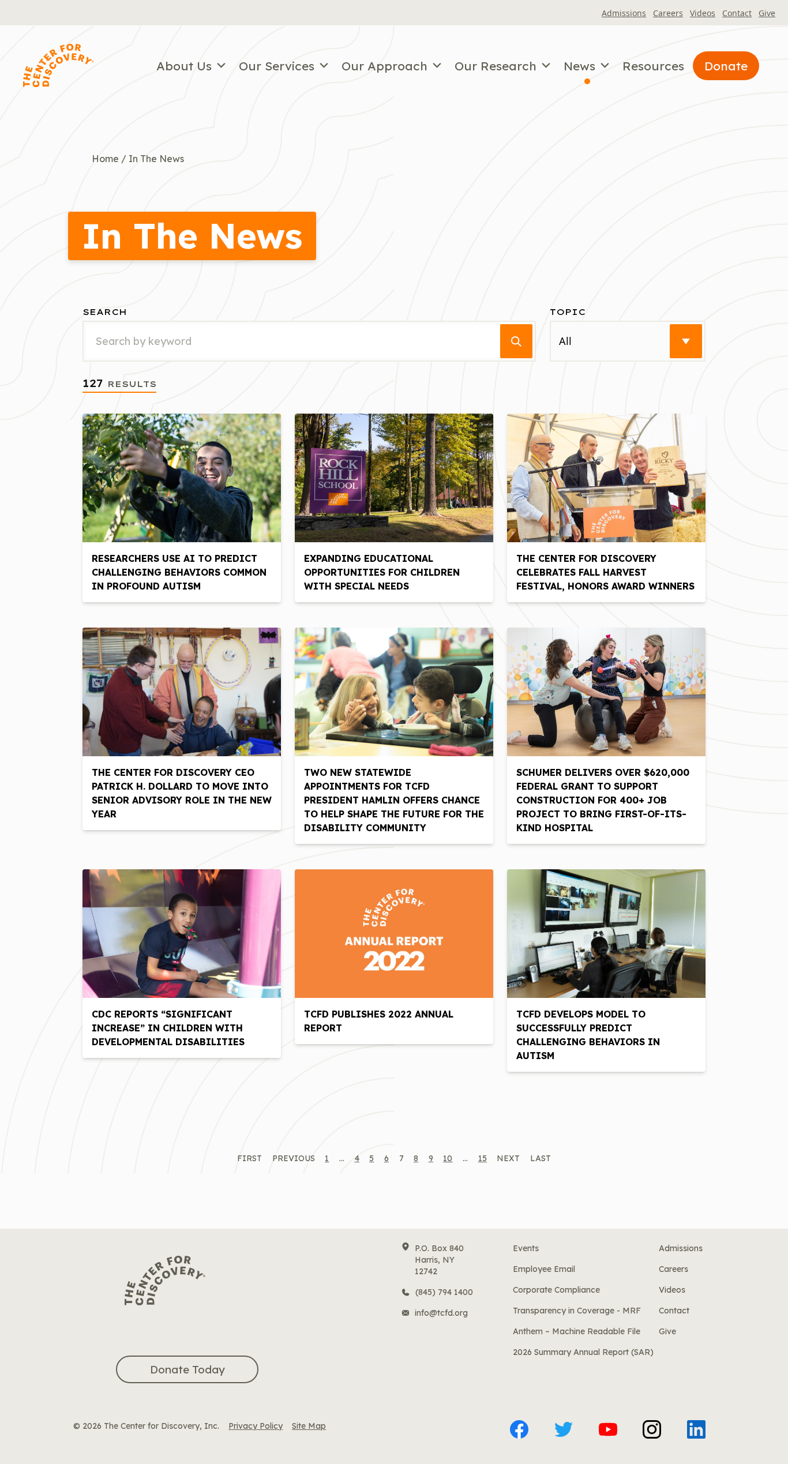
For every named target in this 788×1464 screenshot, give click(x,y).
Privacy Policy (255, 1426)
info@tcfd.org (441, 1313)
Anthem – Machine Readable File (576, 1331)
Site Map (309, 1426)
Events (526, 1248)
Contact (737, 12)
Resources (653, 65)
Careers (668, 12)
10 (447, 1158)
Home (105, 158)
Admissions (624, 12)
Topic (568, 312)
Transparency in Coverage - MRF (577, 1310)
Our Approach (384, 65)
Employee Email (544, 1269)
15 (482, 1158)
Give (767, 12)
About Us (184, 65)
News (579, 65)
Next (508, 1158)
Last (540, 1158)
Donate (726, 65)
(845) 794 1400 (444, 1292)
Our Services (276, 65)
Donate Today (187, 1369)
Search (104, 312)
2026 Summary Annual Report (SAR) (583, 1352)
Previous (293, 1158)
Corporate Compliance (556, 1290)
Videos (702, 12)
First (249, 1158)
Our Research (495, 65)
